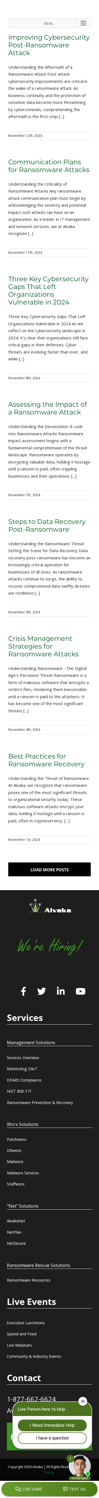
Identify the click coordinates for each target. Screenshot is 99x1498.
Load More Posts (50, 869)
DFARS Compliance (24, 1080)
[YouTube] (80, 991)
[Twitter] (41, 991)
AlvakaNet (16, 1220)
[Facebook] (23, 991)
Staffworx (16, 1184)
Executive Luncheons (26, 1322)
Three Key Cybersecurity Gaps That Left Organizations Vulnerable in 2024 (48, 290)
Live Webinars (19, 1345)
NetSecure (16, 1243)
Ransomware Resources (28, 1280)
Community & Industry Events (34, 1356)
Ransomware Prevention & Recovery (40, 1102)
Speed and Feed (22, 1333)
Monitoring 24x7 (22, 1068)
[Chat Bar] (49, 1489)
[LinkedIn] (60, 991)
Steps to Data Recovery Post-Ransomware (47, 525)
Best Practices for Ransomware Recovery (46, 760)
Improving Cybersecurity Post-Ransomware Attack (49, 45)
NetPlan (14, 1232)
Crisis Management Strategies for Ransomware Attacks (43, 646)
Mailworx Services (23, 1173)
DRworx (14, 1150)
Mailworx (15, 1161)
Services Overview (23, 1057)
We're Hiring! (49, 946)
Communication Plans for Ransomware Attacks (48, 166)
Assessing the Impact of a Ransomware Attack (47, 408)
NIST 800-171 (19, 1091)
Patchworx (16, 1139)
